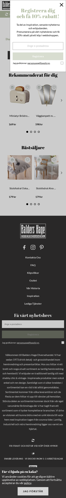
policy (27, 483)
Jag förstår (33, 491)
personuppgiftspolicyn (38, 63)
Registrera (38, 56)
